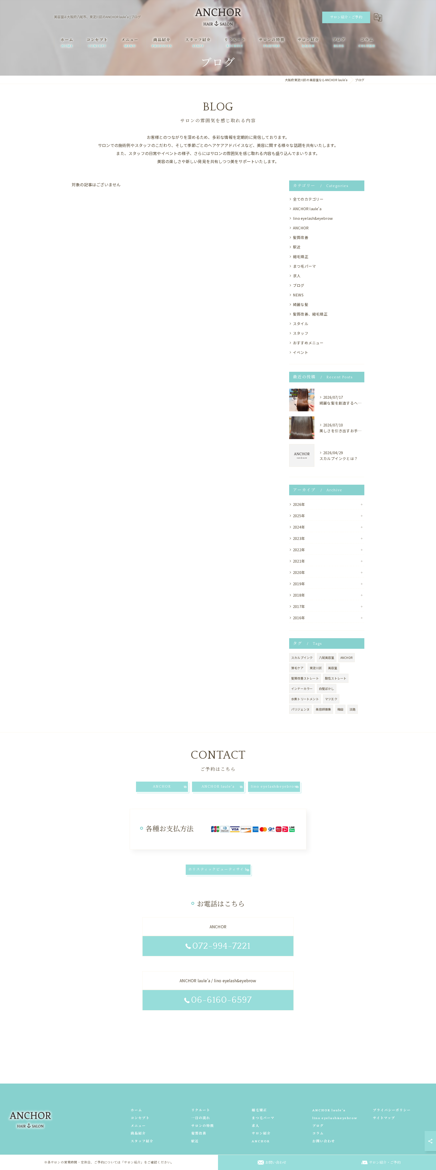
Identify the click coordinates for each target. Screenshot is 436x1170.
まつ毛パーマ (304, 266)
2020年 (299, 572)
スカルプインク (302, 657)
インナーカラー (302, 688)
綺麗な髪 (300, 304)
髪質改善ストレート (305, 678)
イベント (300, 352)
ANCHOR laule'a (307, 208)
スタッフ (300, 333)
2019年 (299, 583)
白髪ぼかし (326, 688)
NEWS (298, 294)
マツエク (331, 699)
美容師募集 (323, 709)
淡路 (352, 709)
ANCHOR (301, 227)
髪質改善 (300, 237)
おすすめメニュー (308, 342)
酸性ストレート (335, 678)
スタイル (300, 323)
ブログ (299, 285)
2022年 (299, 549)
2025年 (299, 515)
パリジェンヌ (300, 709)
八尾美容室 (326, 657)
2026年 (299, 504)
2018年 (299, 595)
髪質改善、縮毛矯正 (310, 314)
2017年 (299, 606)
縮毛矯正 (300, 256)
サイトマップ (384, 1118)
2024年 (299, 527)
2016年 (299, 617)
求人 (297, 275)
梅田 (340, 709)
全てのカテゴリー (308, 199)
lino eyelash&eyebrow (313, 218)
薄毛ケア (297, 668)
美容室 (332, 668)
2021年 (299, 561)
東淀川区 (316, 668)
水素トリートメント (305, 699)
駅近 (297, 247)
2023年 (299, 538)
